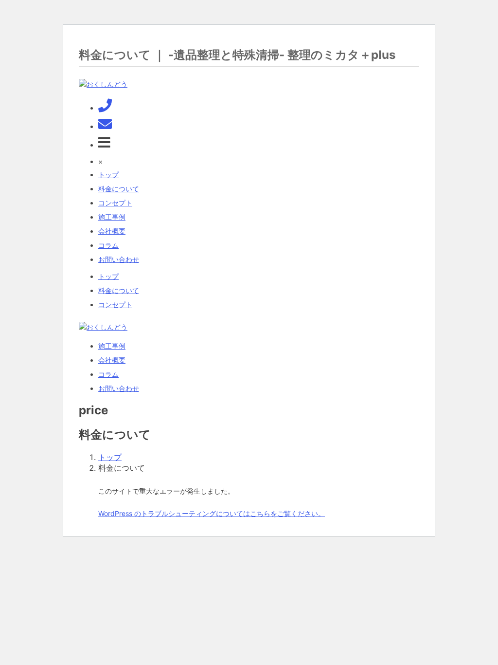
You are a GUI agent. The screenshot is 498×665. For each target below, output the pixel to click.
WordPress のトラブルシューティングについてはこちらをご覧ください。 (211, 513)
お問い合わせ (118, 259)
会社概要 (111, 231)
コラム (108, 245)
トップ (108, 174)
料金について (118, 189)
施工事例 (111, 217)
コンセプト (115, 203)
